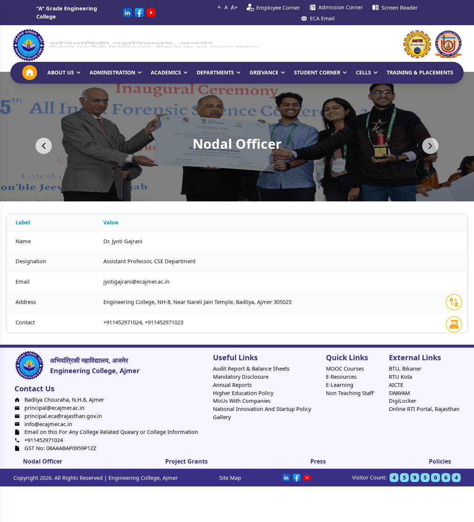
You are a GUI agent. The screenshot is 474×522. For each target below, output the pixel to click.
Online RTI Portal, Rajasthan (424, 408)
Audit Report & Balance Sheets (251, 368)
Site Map (230, 477)
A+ (234, 7)
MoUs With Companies (242, 400)
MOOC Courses (345, 368)
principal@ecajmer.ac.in (54, 407)
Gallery (222, 417)
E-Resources (341, 376)
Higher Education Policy (243, 392)
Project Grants (186, 461)
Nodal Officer (42, 461)
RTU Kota (400, 376)
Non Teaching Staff (350, 392)
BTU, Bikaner (405, 368)
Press (318, 461)
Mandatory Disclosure (240, 376)
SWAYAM (399, 392)
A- (219, 7)
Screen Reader (399, 7)
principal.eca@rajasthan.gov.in (63, 415)
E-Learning (339, 384)
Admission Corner (340, 7)
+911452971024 (43, 440)
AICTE (396, 384)
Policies (440, 461)
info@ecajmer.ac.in (48, 424)
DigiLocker (402, 400)
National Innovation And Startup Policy (262, 408)
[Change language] (454, 302)
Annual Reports (232, 384)
